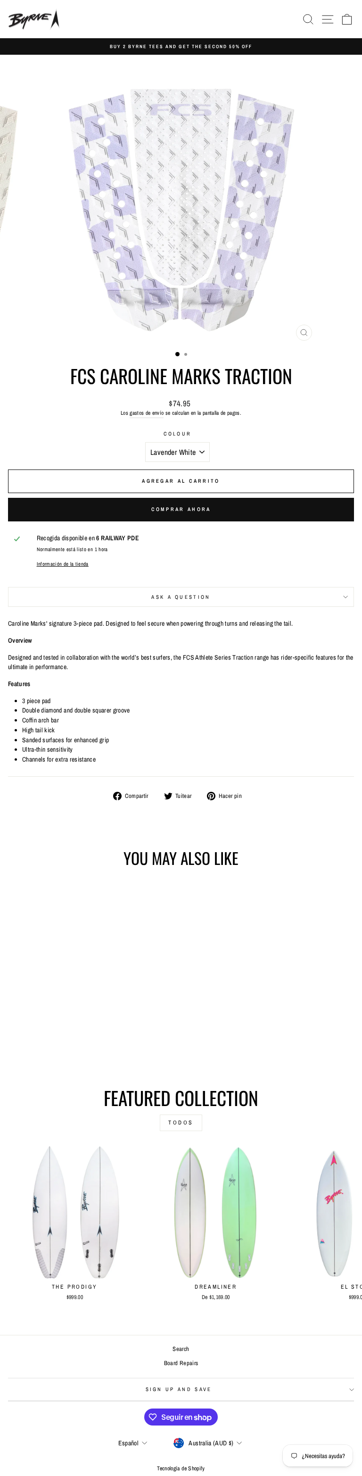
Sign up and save (179, 1389)
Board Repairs (181, 1363)
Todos (181, 1122)
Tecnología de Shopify (181, 1468)
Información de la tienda (63, 564)
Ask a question (180, 597)
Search (181, 1349)
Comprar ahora (181, 509)
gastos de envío (147, 413)
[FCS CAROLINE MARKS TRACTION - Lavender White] (79, 1044)
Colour (178, 433)
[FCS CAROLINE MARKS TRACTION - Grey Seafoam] (69, 1044)
